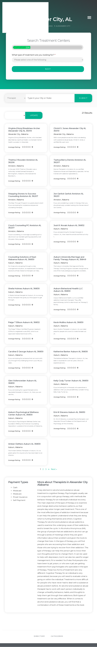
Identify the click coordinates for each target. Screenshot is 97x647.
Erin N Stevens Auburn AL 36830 (69, 412)
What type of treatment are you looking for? (33, 55)
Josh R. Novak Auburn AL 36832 (69, 225)
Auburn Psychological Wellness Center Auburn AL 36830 (23, 413)
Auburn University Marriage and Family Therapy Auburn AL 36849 (70, 258)
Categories (57, 636)
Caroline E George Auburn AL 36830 (25, 351)
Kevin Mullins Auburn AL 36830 (68, 322)
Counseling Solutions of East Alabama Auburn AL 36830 (22, 258)
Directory (39, 636)
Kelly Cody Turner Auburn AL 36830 (71, 381)
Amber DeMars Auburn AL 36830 (24, 444)
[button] (89, 18)
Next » (54, 469)
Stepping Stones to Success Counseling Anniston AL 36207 (23, 195)
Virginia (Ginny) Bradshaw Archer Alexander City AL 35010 (24, 129)
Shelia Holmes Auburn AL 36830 (24, 288)
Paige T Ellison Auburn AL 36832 (24, 322)
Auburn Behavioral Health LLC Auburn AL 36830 (68, 289)
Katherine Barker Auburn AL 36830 (71, 351)
